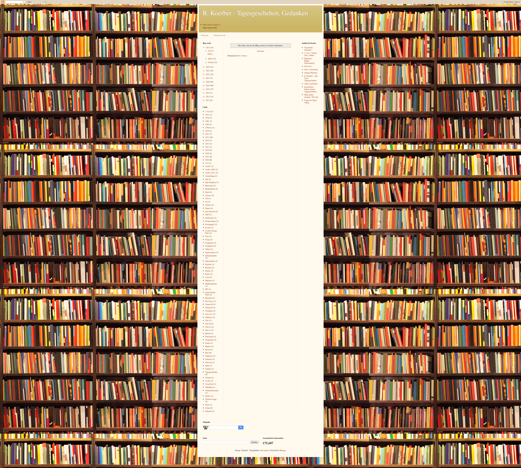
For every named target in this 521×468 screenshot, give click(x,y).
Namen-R (209, 307)
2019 (208, 85)
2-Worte (208, 127)
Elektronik (209, 218)
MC (206, 289)
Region (208, 346)
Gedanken (209, 246)
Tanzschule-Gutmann (308, 48)
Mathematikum (211, 283)
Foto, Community (311, 69)
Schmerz (208, 359)
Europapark (209, 224)
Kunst (207, 274)
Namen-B (209, 304)
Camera (208, 195)
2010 (207, 131)
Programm (209, 339)
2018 (208, 89)
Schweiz (208, 362)
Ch (206, 201)
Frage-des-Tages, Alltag (310, 101)
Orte (207, 320)
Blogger (283, 450)
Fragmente (209, 242)
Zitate (207, 408)
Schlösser (208, 356)
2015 (207, 143)
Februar (211, 62)
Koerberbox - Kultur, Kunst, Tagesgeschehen (310, 89)
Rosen (207, 349)
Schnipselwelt (219, 35)
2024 (208, 67)
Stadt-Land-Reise (311, 83)
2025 (208, 47)
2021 (208, 78)
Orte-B (208, 323)
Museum (208, 298)
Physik (207, 333)
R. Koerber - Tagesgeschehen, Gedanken (255, 12)
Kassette (208, 264)
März (210, 58)
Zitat (207, 404)
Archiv (208, 166)
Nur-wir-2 (308, 66)
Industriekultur (211, 255)
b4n (206, 179)
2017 (207, 147)
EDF (207, 214)
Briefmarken (210, 189)
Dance (207, 208)
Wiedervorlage (211, 399)
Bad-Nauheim (210, 182)
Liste (207, 277)
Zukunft (208, 411)
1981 (207, 121)
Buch (207, 192)
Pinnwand (209, 336)
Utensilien (209, 384)
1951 (207, 114)
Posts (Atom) (242, 55)
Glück (207, 249)
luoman (266, 450)
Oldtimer (208, 317)
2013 (208, 96)
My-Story (209, 301)
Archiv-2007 (210, 169)
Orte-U (208, 330)
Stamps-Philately (310, 72)
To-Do (207, 381)
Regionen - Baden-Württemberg (309, 60)
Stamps (208, 368)
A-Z (207, 163)
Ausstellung (209, 176)
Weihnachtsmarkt (211, 390)
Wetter (207, 396)
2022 (208, 74)
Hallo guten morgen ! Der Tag (311, 95)
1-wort (207, 111)
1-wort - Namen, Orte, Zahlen (310, 54)
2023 (208, 70)
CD (206, 198)
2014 (208, 92)
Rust (207, 352)
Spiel (207, 365)
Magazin (208, 280)
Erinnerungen (210, 221)
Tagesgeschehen (211, 372)
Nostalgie (208, 310)
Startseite (205, 35)
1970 (207, 118)
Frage (207, 239)
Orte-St (208, 327)
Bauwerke (209, 185)
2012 (208, 100)
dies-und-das (210, 211)
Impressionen (210, 252)
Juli (209, 50)
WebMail (208, 387)
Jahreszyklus (210, 261)
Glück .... (211, 54)
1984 (207, 124)
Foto (207, 236)
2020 (208, 81)
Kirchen (208, 267)
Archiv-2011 (210, 172)
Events (207, 227)
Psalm (207, 343)
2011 (207, 134)
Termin (208, 377)
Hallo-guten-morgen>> (212, 24)
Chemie (208, 205)
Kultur (207, 270)
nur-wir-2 (208, 314)
